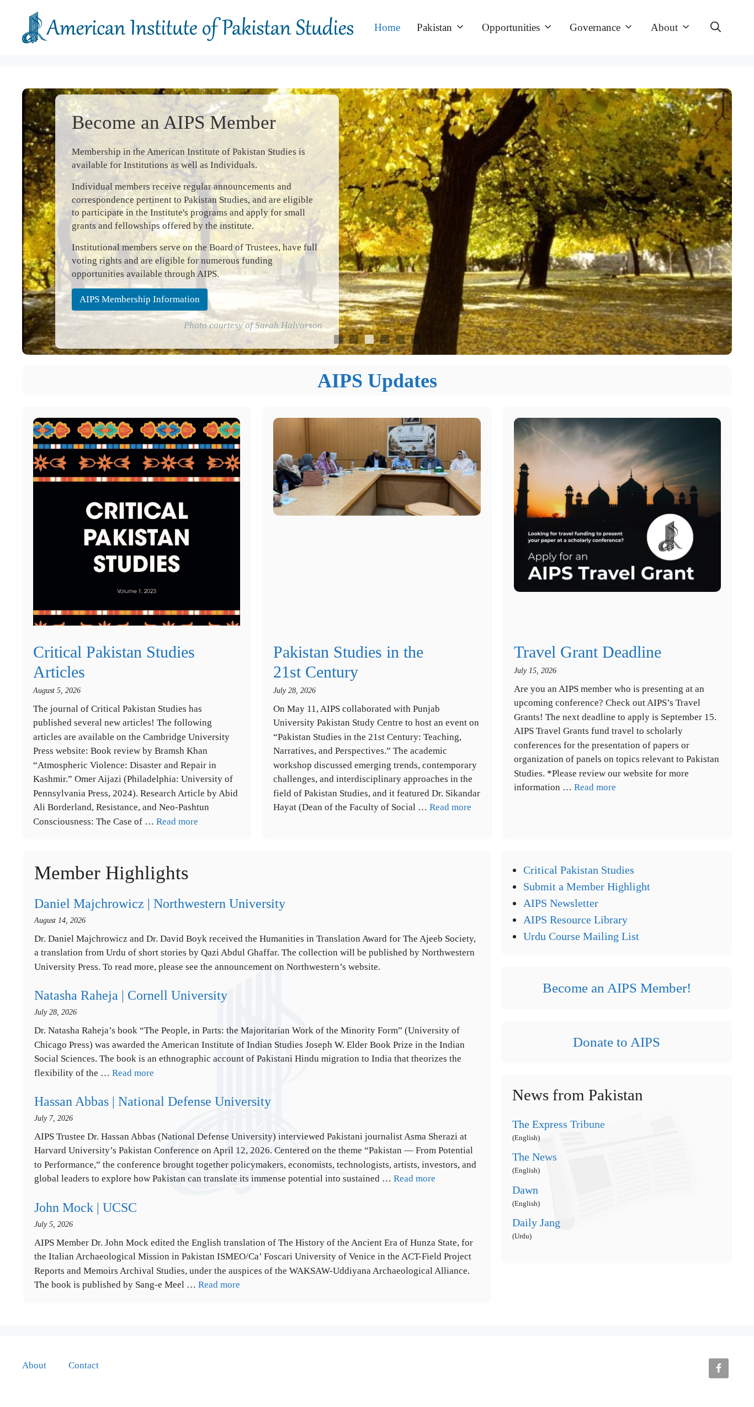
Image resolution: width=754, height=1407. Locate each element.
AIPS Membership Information (139, 299)
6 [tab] (415, 339)
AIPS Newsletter (560, 903)
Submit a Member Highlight (586, 886)
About (664, 27)
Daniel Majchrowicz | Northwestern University (159, 903)
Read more (177, 821)
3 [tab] (369, 339)
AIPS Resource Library (575, 920)
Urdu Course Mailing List (581, 936)
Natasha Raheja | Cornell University (130, 995)
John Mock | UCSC (85, 1207)
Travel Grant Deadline (587, 652)
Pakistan (434, 27)
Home (387, 27)
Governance (595, 27)
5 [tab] (400, 339)
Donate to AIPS (616, 1042)
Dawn (525, 1190)
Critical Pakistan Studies (578, 870)
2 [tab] (353, 339)
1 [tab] (338, 339)
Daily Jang (536, 1222)
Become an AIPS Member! (617, 987)
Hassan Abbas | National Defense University (152, 1101)
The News (534, 1157)
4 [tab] (384, 339)
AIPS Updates (377, 381)
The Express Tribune (558, 1124)
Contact (83, 1365)
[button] (715, 27)
